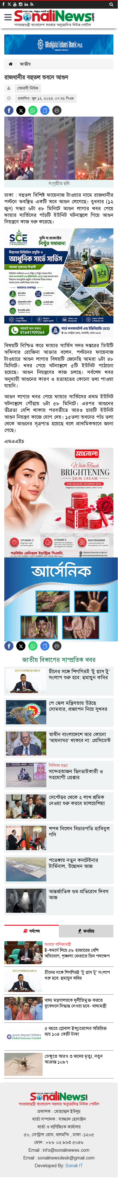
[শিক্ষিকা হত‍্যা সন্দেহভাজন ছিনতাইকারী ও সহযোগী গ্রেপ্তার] (58, 785)
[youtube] (15, 4)
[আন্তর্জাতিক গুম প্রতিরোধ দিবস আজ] (58, 911)
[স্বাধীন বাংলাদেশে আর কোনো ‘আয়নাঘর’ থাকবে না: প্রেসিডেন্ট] (58, 754)
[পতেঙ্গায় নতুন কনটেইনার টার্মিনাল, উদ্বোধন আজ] (58, 880)
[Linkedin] (26, 4)
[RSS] (32, 4)
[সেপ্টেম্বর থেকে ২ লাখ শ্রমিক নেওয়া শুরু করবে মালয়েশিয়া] (58, 817)
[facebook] (3, 4)
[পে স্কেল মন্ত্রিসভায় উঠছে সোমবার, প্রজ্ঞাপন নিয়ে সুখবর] (58, 723)
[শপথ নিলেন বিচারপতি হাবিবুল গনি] (58, 848)
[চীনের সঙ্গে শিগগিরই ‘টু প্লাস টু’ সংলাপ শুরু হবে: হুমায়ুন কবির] (58, 691)
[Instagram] (20, 4)
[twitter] (8, 4)
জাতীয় (25, 64)
